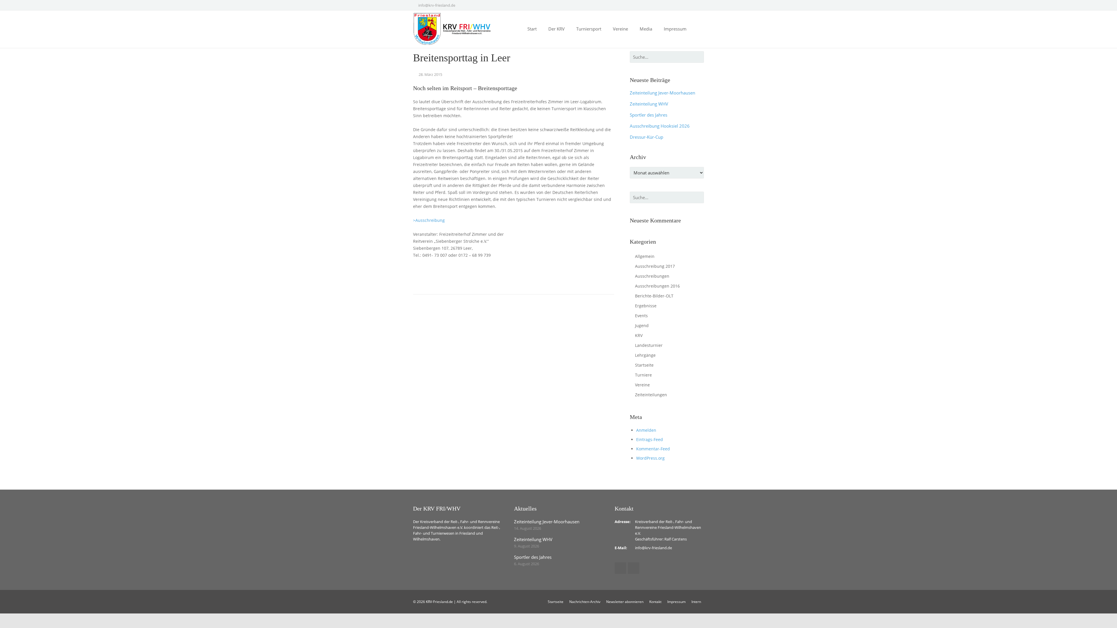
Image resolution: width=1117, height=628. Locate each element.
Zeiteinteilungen (651, 394)
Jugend (642, 325)
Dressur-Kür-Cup (646, 137)
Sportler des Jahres (648, 115)
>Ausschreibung (429, 220)
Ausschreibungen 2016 (657, 286)
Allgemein (644, 256)
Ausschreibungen (652, 276)
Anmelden (646, 430)
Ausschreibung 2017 (655, 266)
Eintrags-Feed (649, 439)
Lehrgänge (645, 355)
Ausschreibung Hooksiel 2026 (660, 126)
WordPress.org (650, 458)
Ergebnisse (646, 305)
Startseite (644, 365)
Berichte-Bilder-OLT (654, 296)
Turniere (643, 375)
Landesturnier (649, 345)
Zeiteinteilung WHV (649, 104)
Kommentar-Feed (653, 449)
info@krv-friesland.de (436, 5)
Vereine (642, 385)
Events (641, 315)
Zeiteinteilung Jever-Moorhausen (662, 93)
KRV (639, 335)
